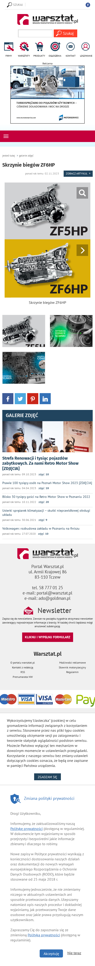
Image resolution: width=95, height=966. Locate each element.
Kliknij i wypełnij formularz (47, 637)
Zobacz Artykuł (77, 173)
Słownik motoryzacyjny (72, 667)
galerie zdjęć (26, 155)
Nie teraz (74, 953)
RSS (23, 672)
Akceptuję (51, 953)
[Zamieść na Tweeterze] (20, 398)
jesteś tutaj (8, 155)
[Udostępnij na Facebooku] (7, 398)
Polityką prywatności (44, 935)
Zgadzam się (49, 777)
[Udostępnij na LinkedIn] (45, 398)
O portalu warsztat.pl (22, 662)
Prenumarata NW (23, 677)
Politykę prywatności (26, 828)
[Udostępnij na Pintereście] (32, 398)
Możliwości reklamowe (72, 662)
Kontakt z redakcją (22, 667)
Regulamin (72, 672)
